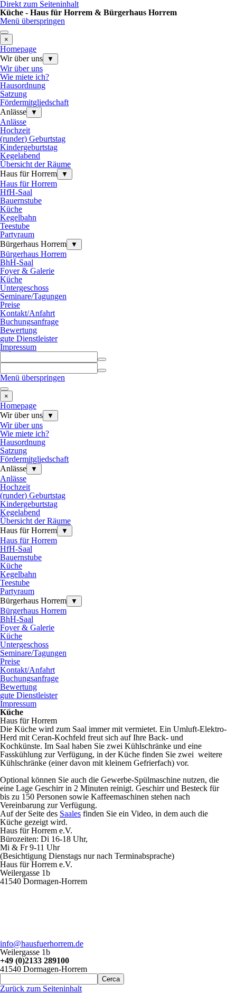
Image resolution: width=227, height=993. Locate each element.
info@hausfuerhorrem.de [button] (41, 943)
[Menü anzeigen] (4, 32)
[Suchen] (102, 359)
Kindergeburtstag (29, 147)
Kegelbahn (18, 217)
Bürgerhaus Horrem (33, 253)
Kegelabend (20, 155)
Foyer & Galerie (27, 270)
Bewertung (18, 330)
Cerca (111, 979)
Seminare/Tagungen (33, 296)
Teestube (15, 225)
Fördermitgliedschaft (34, 102)
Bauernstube (21, 200)
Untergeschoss (24, 287)
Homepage (18, 48)
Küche (11, 209)
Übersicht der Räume (35, 164)
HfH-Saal (16, 192)
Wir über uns (21, 68)
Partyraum (17, 234)
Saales (70, 813)
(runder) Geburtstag (32, 138)
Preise (10, 304)
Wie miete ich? (24, 76)
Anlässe (13, 121)
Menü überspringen (32, 20)
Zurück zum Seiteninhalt (41, 988)
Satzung (13, 93)
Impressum (18, 346)
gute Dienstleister (29, 338)
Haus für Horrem (28, 183)
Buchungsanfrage (29, 321)
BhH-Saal (16, 262)
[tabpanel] (113, 767)
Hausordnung (22, 85)
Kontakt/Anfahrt (27, 313)
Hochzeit (15, 130)
